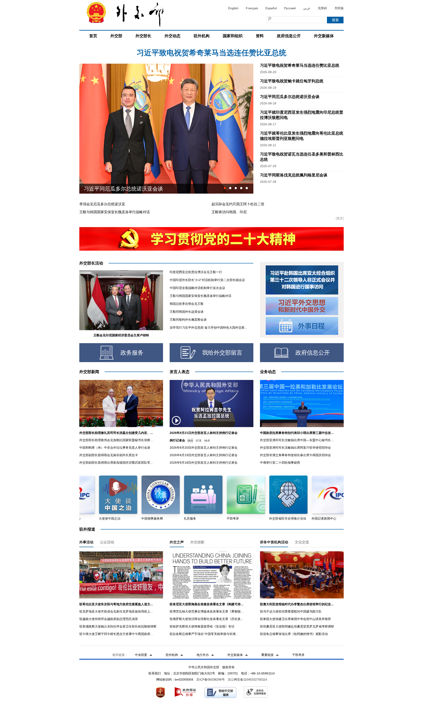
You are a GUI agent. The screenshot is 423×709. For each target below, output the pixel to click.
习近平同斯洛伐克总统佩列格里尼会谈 (129, 189)
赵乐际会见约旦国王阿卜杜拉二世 (238, 204)
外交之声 (177, 542)
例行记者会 (177, 440)
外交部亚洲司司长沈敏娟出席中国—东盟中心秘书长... (297, 440)
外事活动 (86, 542)
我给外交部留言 (222, 352)
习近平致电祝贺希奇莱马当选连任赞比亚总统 (299, 65)
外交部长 (143, 36)
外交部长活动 (91, 263)
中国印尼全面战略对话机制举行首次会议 (197, 288)
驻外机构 (202, 36)
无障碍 (322, 8)
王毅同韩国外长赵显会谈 (187, 311)
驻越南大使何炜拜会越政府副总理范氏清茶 (108, 619)
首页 (93, 36)
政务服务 (132, 352)
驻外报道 (87, 529)
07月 (199, 440)
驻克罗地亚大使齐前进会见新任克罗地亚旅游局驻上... (116, 611)
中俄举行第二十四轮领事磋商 (280, 462)
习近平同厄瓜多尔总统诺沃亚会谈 (289, 96)
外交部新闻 (89, 372)
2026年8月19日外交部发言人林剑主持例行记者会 (203, 455)
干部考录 (298, 655)
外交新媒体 (324, 36)
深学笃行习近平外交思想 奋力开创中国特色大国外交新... (208, 327)
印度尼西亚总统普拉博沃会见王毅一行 (196, 272)
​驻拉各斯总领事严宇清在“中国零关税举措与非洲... (204, 634)
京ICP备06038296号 (210, 679)
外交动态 (172, 36)
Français (252, 8)
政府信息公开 (289, 36)
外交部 (116, 36)
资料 (260, 36)
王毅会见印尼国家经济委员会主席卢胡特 (121, 335)
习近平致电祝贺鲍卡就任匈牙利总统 (211, 52)
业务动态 (268, 372)
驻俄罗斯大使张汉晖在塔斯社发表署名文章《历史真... (206, 619)
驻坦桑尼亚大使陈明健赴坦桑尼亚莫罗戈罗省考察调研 (297, 626)
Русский (290, 8)
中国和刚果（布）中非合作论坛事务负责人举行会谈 (114, 447)
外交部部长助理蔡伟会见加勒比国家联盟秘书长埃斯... (116, 440)
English (233, 8)
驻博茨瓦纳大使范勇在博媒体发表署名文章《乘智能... (206, 611)
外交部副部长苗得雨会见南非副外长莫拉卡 (108, 455)
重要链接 (267, 655)
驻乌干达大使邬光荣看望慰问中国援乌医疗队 (291, 611)
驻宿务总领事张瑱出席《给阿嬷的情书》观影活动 (294, 634)
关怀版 (339, 8)
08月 (190, 440)
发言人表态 (179, 372)
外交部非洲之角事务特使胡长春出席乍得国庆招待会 (295, 455)
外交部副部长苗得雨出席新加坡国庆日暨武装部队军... (116, 462)
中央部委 (141, 655)
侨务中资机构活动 (274, 542)
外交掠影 (197, 542)
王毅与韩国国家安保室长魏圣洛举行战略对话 (114, 212)
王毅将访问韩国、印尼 (229, 212)
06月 (207, 440)
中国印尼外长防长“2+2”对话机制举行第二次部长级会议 (207, 280)
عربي (306, 8)
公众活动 (107, 542)
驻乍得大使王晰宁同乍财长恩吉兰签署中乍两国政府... (116, 634)
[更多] (340, 218)
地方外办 (203, 655)
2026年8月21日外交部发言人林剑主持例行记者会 (203, 433)
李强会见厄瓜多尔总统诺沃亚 (102, 204)
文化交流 (302, 542)
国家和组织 (233, 36)
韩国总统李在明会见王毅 (187, 303)
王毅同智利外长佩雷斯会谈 (188, 319)
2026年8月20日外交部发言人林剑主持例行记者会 (203, 447)
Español (271, 8)
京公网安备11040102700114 (247, 679)
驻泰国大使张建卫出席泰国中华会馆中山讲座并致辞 (295, 619)
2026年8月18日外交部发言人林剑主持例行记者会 (203, 462)
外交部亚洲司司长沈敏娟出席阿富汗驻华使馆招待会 (295, 447)
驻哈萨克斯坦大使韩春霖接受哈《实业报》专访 (202, 626)
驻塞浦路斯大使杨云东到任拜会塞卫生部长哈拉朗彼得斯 (117, 626)
